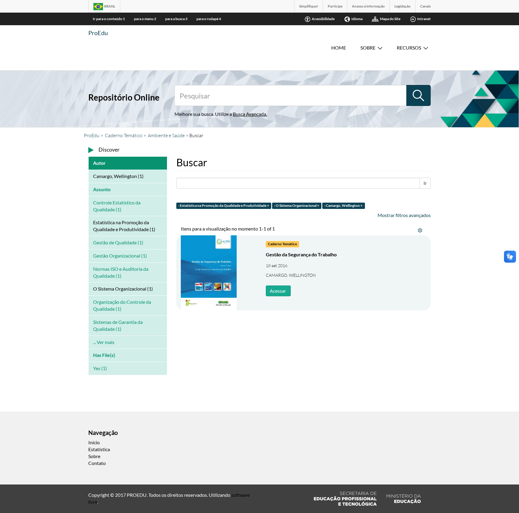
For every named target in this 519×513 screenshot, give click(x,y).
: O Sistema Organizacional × (296, 205)
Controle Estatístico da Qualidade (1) (117, 206)
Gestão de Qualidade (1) (118, 242)
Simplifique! (308, 6)
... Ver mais (103, 342)
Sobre (367, 47)
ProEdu (98, 32)
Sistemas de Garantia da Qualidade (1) (118, 325)
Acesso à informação (368, 6)
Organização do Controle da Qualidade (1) (122, 305)
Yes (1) (100, 368)
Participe (335, 6)
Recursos (409, 47)
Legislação (402, 6)
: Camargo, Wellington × (343, 205)
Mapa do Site (390, 19)
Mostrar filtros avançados (404, 215)
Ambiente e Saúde (166, 135)
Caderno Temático (123, 135)
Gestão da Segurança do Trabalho (301, 254)
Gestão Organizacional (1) (120, 255)
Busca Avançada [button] (249, 114)
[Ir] (418, 95)
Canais (425, 6)
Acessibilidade (323, 19)
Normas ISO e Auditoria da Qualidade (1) (120, 272)
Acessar (278, 291)
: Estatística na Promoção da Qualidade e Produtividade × (223, 205)
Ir (425, 183)
